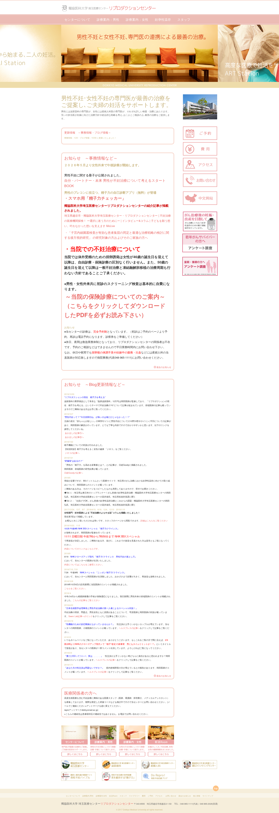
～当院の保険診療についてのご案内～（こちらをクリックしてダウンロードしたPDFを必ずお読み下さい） (114, 305)
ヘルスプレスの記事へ (129, 627)
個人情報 (196, 795)
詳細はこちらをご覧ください (154, 520)
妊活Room (113, 795)
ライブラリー (134, 795)
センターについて (77, 19)
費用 (143, 795)
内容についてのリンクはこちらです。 (82, 548)
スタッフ (183, 19)
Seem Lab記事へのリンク (80, 616)
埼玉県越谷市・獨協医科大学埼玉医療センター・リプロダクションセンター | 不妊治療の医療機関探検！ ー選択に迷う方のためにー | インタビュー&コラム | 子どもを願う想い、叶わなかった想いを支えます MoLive (117, 221)
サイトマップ (207, 795)
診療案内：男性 (108, 19)
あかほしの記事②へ (74, 437)
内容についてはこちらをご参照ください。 (84, 564)
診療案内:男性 (87, 795)
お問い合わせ (170, 795)
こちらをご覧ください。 (75, 588)
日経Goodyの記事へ (73, 472)
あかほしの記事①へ (74, 433)
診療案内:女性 (101, 795)
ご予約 (150, 795)
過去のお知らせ (163, 367)
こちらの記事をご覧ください (86, 600)
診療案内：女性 (137, 19)
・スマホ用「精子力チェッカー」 (95, 198)
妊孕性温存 (163, 19)
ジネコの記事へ (72, 452)
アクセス (158, 795)
